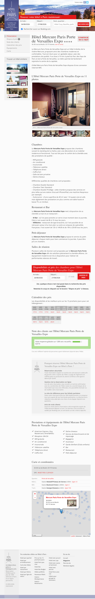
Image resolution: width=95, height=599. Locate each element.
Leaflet (73, 536)
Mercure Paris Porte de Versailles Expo (61, 497)
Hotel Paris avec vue (54, 573)
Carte (9, 51)
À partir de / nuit (83, 38)
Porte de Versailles (48, 478)
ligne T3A (68, 488)
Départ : (40, 21)
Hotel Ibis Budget (40, 569)
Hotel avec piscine (52, 568)
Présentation (12, 36)
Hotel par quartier (26, 558)
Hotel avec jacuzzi (54, 558)
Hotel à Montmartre (38, 582)
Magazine (66, 561)
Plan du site (67, 563)
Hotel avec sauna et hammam (54, 564)
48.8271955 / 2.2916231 (45, 473)
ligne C (67, 485)
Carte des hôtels (25, 565)
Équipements (12, 48)
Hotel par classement (24, 568)
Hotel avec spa (53, 560)
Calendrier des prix (14, 45)
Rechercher (83, 24)
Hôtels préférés (40, 572)
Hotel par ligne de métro (26, 575)
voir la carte (59, 44)
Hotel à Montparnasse (39, 578)
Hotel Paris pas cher (39, 563)
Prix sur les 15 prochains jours (39, 559)
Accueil (65, 558)
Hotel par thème (25, 572)
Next (87, 135)
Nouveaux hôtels (40, 574)
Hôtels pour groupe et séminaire (52, 578)
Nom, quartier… (59, 21)
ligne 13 (74, 482)
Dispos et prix (13, 39)
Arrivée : (23, 21)
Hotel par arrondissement (25, 561)
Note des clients (13, 42)
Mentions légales (68, 566)
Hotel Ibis (38, 567)
